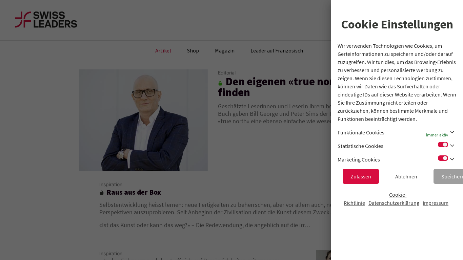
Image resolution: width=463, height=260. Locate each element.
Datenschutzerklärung (393, 202)
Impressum (435, 202)
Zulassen (360, 176)
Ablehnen (406, 176)
